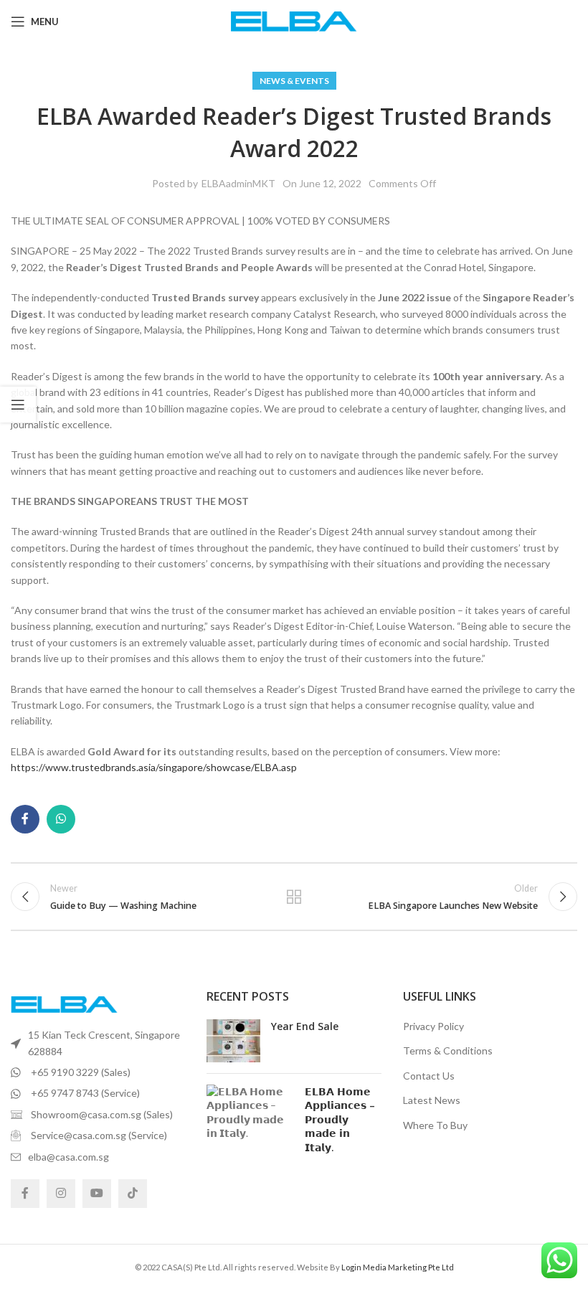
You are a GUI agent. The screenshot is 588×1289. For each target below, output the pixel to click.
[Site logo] (294, 20)
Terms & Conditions (448, 1050)
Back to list (294, 896)
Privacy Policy (433, 1026)
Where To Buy (435, 1125)
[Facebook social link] (25, 819)
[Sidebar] (18, 404)
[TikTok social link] (132, 1193)
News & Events (294, 80)
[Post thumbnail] (233, 1040)
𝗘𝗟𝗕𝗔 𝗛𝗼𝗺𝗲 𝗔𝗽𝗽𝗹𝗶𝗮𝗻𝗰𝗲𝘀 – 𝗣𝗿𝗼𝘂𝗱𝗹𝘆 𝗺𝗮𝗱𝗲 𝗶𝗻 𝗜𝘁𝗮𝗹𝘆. (340, 1119)
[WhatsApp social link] (61, 819)
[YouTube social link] (96, 1193)
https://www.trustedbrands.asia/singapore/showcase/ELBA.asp (154, 767)
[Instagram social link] (61, 1193)
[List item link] (98, 1043)
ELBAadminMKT (238, 183)
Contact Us (429, 1076)
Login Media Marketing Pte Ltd (397, 1267)
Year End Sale (304, 1026)
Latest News (431, 1100)
